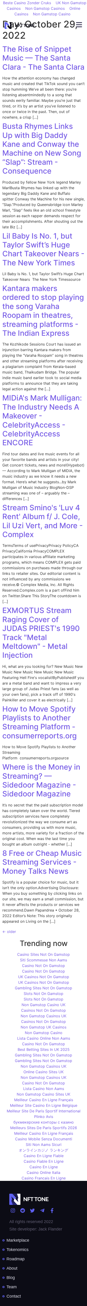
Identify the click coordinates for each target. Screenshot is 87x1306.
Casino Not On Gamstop (43, 965)
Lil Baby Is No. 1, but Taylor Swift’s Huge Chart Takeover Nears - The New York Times (43, 249)
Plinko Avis (43, 1116)
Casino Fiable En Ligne (44, 1161)
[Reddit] (22, 1210)
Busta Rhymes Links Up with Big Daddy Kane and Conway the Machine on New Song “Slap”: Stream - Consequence (41, 148)
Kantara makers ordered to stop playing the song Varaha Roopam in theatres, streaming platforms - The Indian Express (43, 311)
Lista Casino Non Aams (43, 1088)
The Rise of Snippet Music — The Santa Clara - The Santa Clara (43, 58)
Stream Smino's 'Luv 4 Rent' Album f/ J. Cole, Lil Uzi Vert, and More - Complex (42, 521)
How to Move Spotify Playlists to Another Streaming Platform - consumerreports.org (39, 722)
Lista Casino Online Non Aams (43, 1038)
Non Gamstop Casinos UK (43, 1016)
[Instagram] (12, 1210)
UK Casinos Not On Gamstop (43, 976)
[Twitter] (32, 1210)
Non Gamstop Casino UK (43, 1004)
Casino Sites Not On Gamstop (43, 954)
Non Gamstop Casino (52, 14)
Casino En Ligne (43, 1167)
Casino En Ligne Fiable (44, 1155)
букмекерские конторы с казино (43, 1122)
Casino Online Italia (43, 1172)
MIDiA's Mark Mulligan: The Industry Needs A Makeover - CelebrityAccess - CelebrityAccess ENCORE (42, 420)
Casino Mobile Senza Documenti (43, 1139)
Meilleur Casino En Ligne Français (43, 1099)
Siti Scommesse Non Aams (43, 960)
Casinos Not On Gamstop (43, 1010)
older (9, 931)
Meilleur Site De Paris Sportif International (44, 1111)
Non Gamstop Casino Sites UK (43, 1094)
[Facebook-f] (52, 1210)
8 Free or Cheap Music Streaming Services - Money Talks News (42, 862)
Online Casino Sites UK (43, 1071)
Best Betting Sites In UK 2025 (44, 1049)
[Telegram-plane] (42, 1210)
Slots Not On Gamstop (43, 993)
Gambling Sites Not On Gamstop (43, 988)
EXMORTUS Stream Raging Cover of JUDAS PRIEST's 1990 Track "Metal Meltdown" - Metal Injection (41, 633)
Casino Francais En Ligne (44, 1178)
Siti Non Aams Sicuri (43, 1144)
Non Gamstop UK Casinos (43, 1027)
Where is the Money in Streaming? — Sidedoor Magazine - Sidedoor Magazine (41, 780)
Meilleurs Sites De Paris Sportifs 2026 (43, 1127)
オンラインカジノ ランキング (43, 1150)
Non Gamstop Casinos (45, 8)
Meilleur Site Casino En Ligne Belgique (43, 1105)
